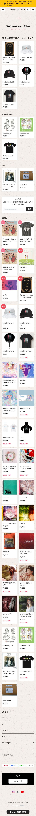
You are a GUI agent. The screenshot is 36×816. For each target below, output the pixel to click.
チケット (4, 736)
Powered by (16, 806)
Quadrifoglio (6, 743)
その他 (4, 730)
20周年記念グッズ (7, 755)
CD (3, 718)
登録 (29, 209)
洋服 (3, 724)
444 (3, 749)
